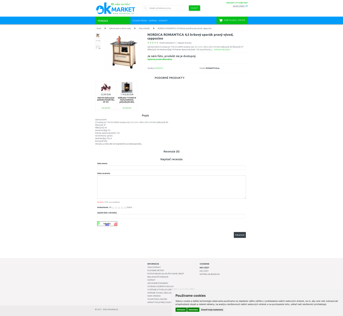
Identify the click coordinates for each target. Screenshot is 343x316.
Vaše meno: (102, 163)
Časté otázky (239, 6)
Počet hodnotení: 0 (168, 43)
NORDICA (159, 68)
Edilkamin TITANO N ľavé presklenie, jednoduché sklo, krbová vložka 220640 (127, 101)
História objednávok (210, 274)
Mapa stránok (154, 296)
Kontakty (163, 21)
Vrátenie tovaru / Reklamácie (161, 293)
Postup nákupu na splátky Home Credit (165, 274)
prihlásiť (230, 3)
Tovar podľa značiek (157, 299)
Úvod (99, 28)
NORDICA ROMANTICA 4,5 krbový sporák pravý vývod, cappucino (185, 28)
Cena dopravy (154, 267)
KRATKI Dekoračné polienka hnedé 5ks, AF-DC (106, 100)
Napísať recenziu (185, 43)
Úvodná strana (139, 21)
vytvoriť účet (242, 3)
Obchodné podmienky (157, 283)
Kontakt (151, 280)
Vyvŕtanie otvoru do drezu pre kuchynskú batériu (171, 290)
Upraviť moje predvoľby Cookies (163, 302)
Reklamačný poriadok (157, 277)
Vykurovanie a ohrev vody (120, 28)
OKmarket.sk (112, 309)
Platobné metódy (155, 270)
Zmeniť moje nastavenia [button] (212, 309)
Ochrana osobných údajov (160, 286)
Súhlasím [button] (181, 309)
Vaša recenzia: (103, 173)
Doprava (153, 21)
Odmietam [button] (193, 309)
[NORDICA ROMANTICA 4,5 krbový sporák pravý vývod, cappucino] (123, 52)
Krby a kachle (144, 28)
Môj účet (204, 271)
